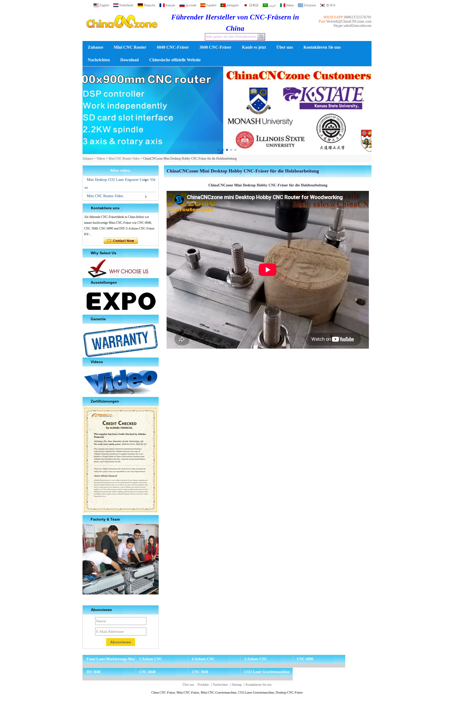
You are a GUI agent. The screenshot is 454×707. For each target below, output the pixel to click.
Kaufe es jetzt (254, 47)
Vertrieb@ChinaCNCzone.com (349, 21)
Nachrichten (99, 60)
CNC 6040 (147, 672)
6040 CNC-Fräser (173, 47)
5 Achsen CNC (150, 659)
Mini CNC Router (130, 47)
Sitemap (237, 684)
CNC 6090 (305, 659)
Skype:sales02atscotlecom (352, 26)
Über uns (284, 47)
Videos (100, 158)
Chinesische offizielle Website (175, 60)
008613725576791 (358, 17)
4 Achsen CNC (203, 659)
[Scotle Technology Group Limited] (121, 32)
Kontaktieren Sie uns (322, 47)
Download (129, 60)
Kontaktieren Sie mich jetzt (121, 240)
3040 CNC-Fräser (215, 47)
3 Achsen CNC (255, 659)
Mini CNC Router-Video (124, 158)
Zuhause (95, 47)
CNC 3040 (200, 672)
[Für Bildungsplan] (227, 111)
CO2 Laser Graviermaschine (267, 672)
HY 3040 (93, 672)
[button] (219, 150)
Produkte (203, 684)
